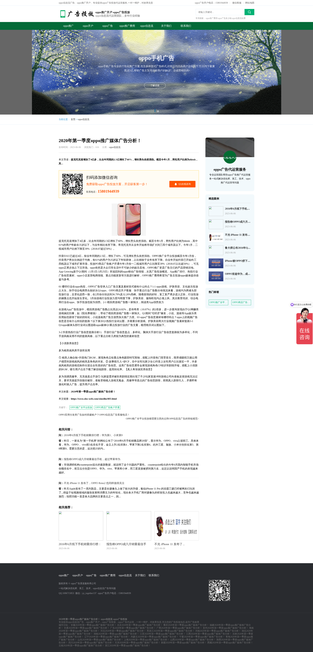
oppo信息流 (146, 25)
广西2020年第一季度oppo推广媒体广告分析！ (179, 628)
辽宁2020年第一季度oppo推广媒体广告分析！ (107, 637)
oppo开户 (88, 25)
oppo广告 (107, 25)
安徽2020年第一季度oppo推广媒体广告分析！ (93, 625)
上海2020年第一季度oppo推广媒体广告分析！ (147, 639)
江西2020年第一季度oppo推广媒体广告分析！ (209, 634)
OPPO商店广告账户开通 (107, 407)
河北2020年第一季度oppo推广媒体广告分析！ (123, 631)
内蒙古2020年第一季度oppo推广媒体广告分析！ (155, 637)
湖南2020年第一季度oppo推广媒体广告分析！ (116, 634)
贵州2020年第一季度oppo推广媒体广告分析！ (225, 628)
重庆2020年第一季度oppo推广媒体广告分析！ (186, 625)
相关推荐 (43, 48)
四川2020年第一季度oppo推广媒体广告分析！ (91, 642)
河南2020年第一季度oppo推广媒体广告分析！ (218, 631)
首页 (73, 119)
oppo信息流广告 (76, 622)
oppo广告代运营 (126, 622)
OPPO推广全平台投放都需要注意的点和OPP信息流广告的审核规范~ (162, 418)
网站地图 (249, 3)
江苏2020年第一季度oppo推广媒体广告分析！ (163, 634)
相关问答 (43, 42)
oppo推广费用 (127, 25)
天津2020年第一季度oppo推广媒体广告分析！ (137, 642)
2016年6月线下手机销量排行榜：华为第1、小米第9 (93, 435)
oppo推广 (68, 25)
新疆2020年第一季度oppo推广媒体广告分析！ (184, 642)
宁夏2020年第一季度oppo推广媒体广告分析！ (202, 637)
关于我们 (166, 25)
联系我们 (186, 25)
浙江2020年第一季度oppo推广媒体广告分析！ (128, 645)
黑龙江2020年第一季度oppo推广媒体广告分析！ (171, 631)
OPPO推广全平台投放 (81, 407)
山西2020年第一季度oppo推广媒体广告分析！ (193, 639)
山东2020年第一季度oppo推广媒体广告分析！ (100, 639)
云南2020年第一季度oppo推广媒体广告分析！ (81, 645)
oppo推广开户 (93, 622)
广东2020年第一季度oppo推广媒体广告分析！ (133, 628)
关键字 (42, 35)
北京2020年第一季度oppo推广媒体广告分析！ (140, 625)
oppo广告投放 (109, 622)
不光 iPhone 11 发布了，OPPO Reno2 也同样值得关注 (94, 483)
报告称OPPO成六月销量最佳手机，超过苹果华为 (92, 459)
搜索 (249, 12)
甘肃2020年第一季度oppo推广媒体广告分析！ (87, 628)
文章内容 (43, 29)
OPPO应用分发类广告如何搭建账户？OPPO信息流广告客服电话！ (94, 414)
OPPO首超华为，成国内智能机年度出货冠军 (250, 273)
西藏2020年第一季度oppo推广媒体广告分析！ (230, 642)
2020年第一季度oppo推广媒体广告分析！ (45, 22)
